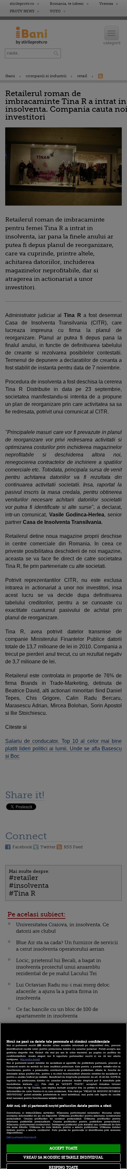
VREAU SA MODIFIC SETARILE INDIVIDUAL (63, 1157)
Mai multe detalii (30, 1059)
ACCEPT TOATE (63, 1148)
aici (36, 1084)
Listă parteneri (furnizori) (21, 1137)
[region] (63, 1095)
